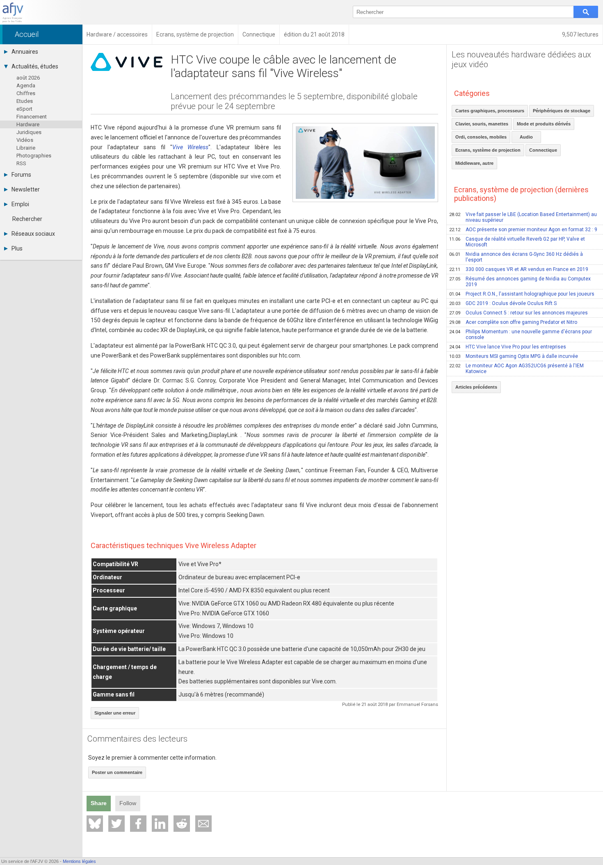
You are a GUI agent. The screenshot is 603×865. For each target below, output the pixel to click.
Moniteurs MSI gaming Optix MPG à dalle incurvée (513, 356)
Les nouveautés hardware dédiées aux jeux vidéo (521, 59)
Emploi (20, 204)
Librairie (25, 148)
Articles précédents (476, 387)
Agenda (25, 85)
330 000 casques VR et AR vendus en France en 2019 (518, 269)
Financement (31, 117)
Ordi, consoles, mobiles (481, 136)
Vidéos (24, 140)
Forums (21, 174)
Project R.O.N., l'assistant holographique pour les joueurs (521, 294)
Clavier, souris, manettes (481, 123)
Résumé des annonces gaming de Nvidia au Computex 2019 (520, 281)
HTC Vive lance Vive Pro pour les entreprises (507, 347)
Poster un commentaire (117, 772)
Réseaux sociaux (33, 233)
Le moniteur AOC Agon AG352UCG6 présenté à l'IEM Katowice (516, 368)
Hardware (27, 124)
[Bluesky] (95, 823)
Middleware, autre (474, 163)
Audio (526, 136)
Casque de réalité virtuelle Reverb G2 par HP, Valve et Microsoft (517, 242)
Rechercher (27, 219)
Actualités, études (34, 66)
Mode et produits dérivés (544, 123)
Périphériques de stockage (561, 110)
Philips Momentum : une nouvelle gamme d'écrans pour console (520, 334)
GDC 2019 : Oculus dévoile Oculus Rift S (503, 303)
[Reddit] (182, 823)
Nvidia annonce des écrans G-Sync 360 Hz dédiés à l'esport (516, 257)
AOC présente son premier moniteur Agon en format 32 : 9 (523, 229)
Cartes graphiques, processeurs (489, 110)
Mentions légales (79, 861)
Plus (17, 248)
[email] (203, 823)
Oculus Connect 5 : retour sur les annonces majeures (518, 313)
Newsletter (25, 189)
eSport (24, 109)
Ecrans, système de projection (488, 150)
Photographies (33, 156)
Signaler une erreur (114, 712)
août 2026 (28, 78)
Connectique (543, 150)
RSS (21, 163)
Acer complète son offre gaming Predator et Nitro (513, 322)
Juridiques (28, 132)
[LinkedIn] (160, 823)
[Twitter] (116, 823)
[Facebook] (138, 823)
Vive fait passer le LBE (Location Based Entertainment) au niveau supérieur (523, 217)
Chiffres (25, 93)
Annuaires (24, 51)
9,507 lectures (580, 34)
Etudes (24, 101)
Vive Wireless (190, 147)
